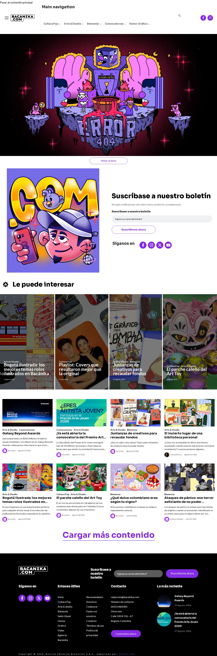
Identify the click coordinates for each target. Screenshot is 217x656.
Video (61, 630)
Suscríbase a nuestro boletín (131, 211)
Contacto (91, 620)
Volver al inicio (108, 160)
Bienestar (93, 23)
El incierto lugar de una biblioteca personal (183, 435)
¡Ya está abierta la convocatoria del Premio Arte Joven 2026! (81, 435)
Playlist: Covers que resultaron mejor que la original (80, 369)
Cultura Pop (51, 23)
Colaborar (92, 606)
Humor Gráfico (138, 23)
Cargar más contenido (109, 535)
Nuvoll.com (127, 654)
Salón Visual (64, 616)
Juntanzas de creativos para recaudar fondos (129, 369)
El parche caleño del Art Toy (187, 371)
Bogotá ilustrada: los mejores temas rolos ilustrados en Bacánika (26, 369)
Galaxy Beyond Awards (21, 433)
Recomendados (94, 597)
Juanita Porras (176, 454)
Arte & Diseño (72, 23)
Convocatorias (114, 23)
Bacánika (12, 451)
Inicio (61, 597)
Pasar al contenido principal (16, 2)
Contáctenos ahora (125, 633)
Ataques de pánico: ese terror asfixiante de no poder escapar (189, 500)
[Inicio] (20, 18)
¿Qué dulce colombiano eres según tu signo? (134, 500)
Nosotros (91, 601)
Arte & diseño (65, 606)
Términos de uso (95, 625)
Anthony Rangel (176, 519)
